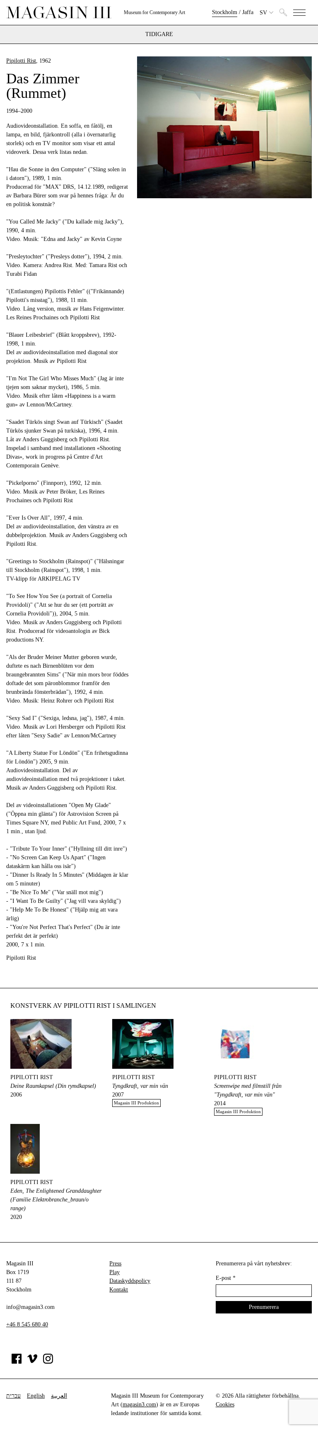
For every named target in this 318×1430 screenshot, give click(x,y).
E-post (226, 1278)
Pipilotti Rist (21, 61)
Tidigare (159, 34)
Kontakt (118, 1290)
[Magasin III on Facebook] (17, 1362)
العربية (59, 1396)
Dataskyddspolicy (129, 1281)
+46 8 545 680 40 (27, 1324)
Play (114, 1272)
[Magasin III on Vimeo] (32, 1362)
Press (115, 1263)
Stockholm (224, 12)
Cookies (225, 1404)
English (36, 1396)
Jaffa (247, 12)
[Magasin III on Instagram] (48, 1362)
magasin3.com (139, 1404)
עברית (13, 1396)
